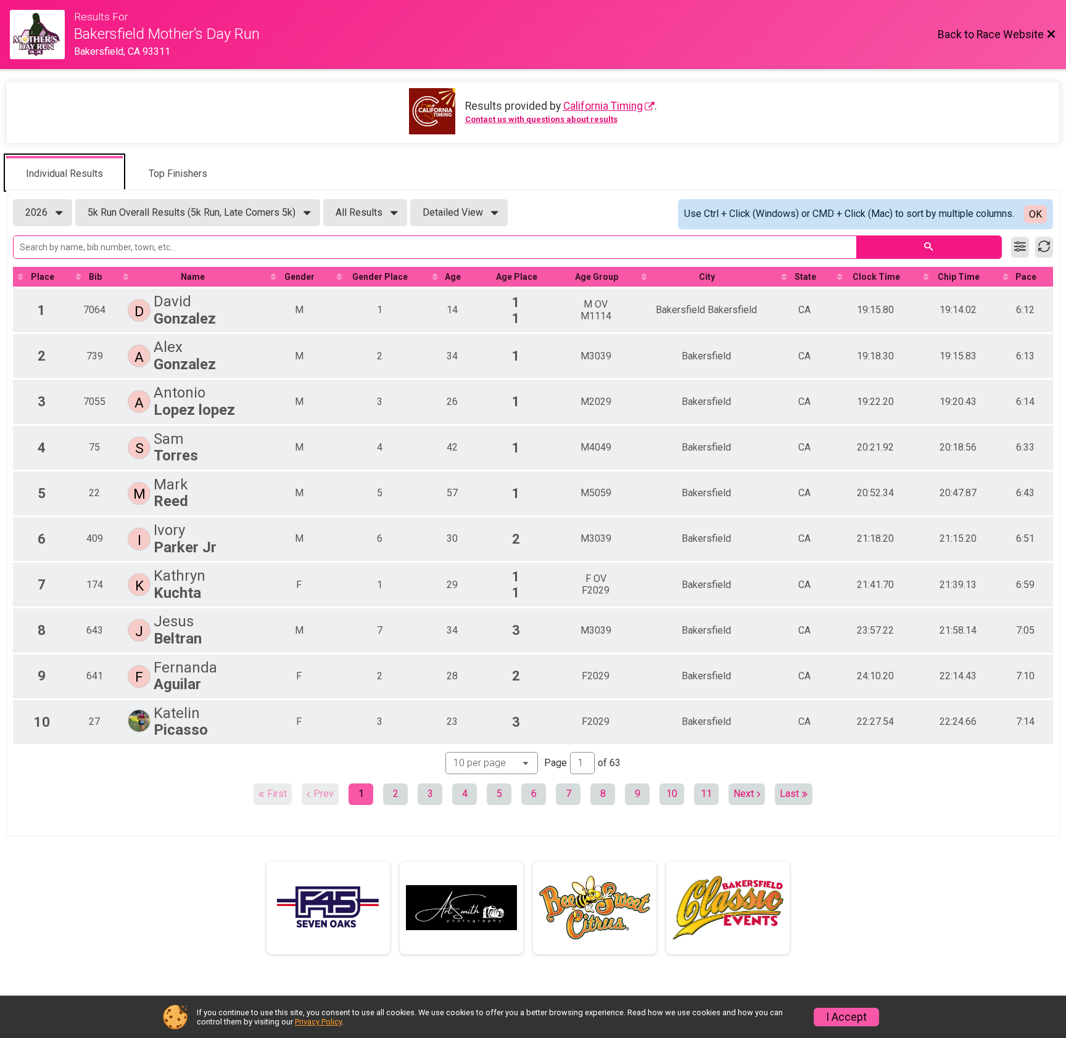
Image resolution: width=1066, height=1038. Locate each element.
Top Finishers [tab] (178, 173)
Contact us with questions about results (541, 119)
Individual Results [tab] (64, 173)
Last (789, 793)
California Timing (603, 106)
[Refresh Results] (1044, 247)
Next (743, 793)
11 (706, 793)
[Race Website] (42, 34)
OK (1035, 214)
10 (671, 793)
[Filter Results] (1020, 247)
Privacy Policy (318, 1021)
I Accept (846, 1017)
